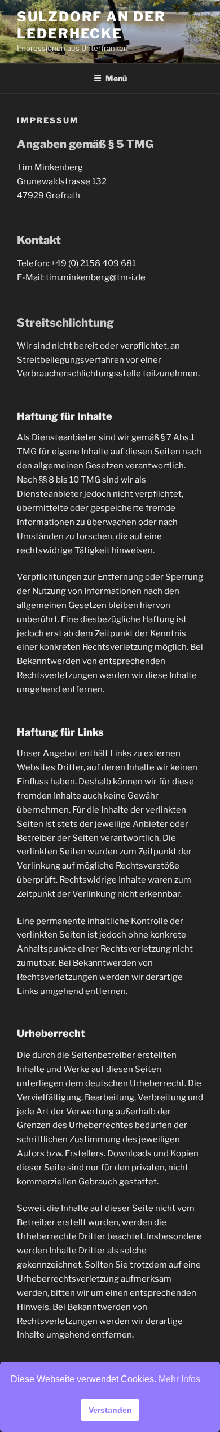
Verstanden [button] (110, 1409)
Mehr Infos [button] (179, 1379)
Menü (116, 78)
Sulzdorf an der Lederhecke (91, 25)
